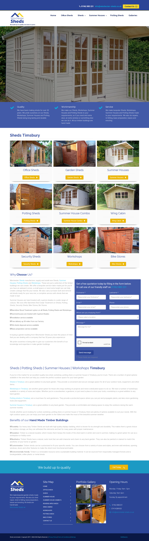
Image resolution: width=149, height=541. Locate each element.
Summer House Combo (73, 221)
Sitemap (73, 537)
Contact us (47, 521)
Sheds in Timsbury (17, 382)
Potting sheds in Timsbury (20, 398)
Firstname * (80, 293)
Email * (79, 303)
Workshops (73, 264)
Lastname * (114, 293)
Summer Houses (97, 15)
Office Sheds (67, 15)
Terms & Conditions (64, 537)
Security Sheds (29, 264)
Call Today (117, 467)
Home (53, 15)
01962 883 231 (119, 287)
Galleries (133, 15)
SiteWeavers (124, 537)
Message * (80, 323)
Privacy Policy (53, 537)
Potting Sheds (117, 15)
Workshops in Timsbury (19, 389)
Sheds (81, 15)
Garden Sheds (73, 177)
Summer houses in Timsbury (21, 405)
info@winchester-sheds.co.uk (108, 6)
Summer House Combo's (52, 500)
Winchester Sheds (16, 507)
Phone (111, 303)
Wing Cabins (47, 507)
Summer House (49, 497)
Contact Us (130, 6)
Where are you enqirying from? (88, 313)
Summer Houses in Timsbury (23, 86)
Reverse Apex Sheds (50, 503)
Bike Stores (116, 264)
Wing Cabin (116, 221)
